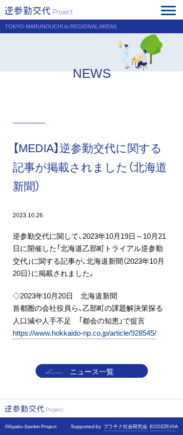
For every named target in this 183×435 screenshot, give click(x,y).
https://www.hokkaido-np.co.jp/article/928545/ (84, 332)
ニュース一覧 (92, 371)
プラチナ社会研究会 (125, 426)
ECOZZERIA (164, 426)
